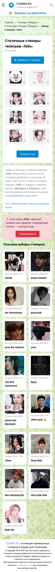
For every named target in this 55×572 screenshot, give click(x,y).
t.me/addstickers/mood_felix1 (21, 195)
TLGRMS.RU (12, 543)
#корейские (42, 203)
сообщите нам (25, 565)
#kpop (31, 203)
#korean (23, 203)
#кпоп (8, 207)
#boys (14, 203)
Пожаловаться (27, 234)
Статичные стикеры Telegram (21, 26)
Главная (9, 22)
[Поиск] (51, 5)
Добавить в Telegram (28, 60)
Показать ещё (27, 154)
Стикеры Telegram (27, 22)
